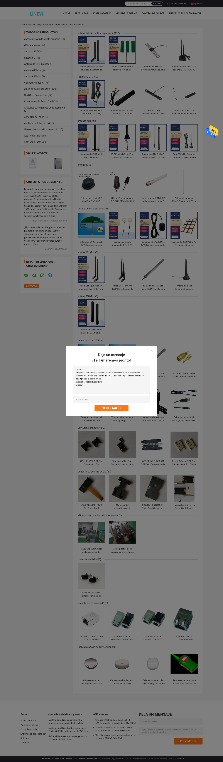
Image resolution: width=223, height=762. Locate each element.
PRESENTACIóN (111, 408)
